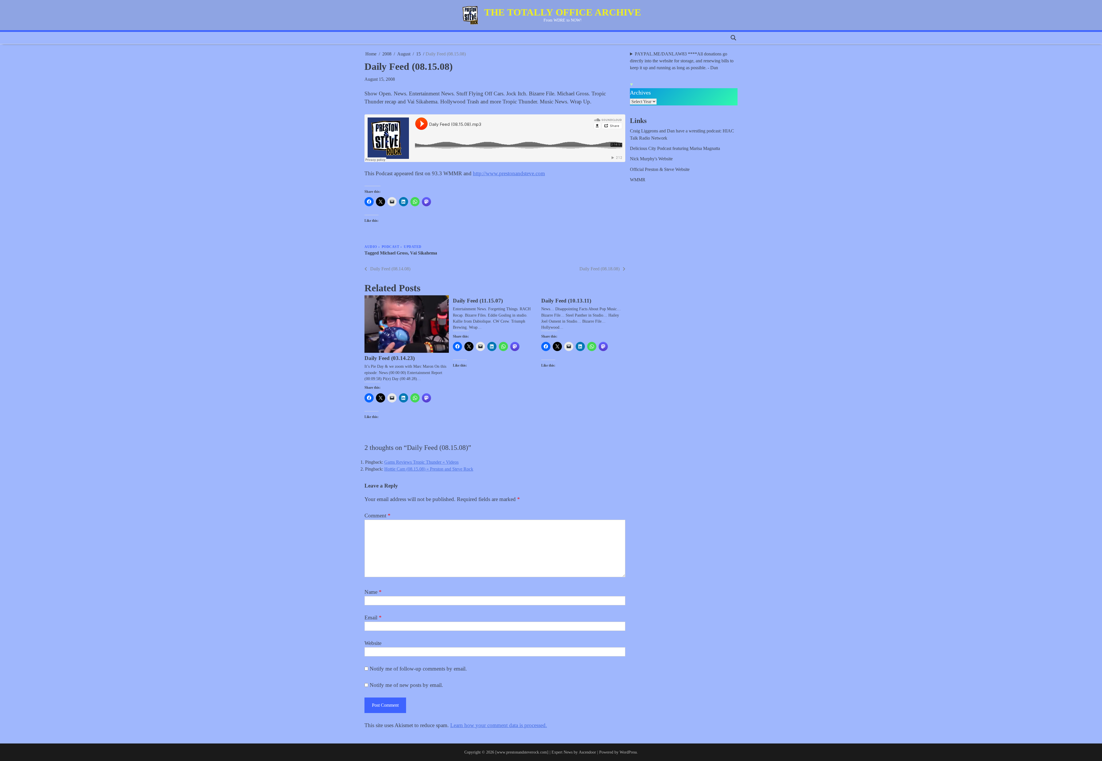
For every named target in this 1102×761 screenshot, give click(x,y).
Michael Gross (394, 253)
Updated (413, 246)
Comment (377, 516)
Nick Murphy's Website (651, 158)
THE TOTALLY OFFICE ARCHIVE (562, 12)
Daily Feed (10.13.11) (566, 301)
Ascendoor (587, 752)
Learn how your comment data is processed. (498, 725)
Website (372, 643)
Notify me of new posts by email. (406, 685)
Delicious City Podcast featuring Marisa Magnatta (675, 148)
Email (373, 617)
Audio (370, 246)
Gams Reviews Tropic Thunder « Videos (421, 462)
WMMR (637, 179)
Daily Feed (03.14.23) (389, 358)
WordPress (628, 752)
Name (373, 592)
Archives (640, 92)
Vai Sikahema (423, 253)
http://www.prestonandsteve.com (509, 173)
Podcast (390, 246)
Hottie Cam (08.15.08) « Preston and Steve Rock (428, 469)
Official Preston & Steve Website (660, 169)
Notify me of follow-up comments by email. (418, 669)
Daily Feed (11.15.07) (478, 301)
